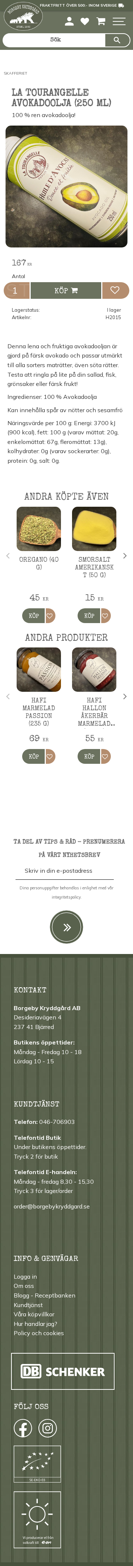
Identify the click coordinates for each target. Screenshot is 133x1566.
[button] (119, 22)
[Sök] (117, 40)
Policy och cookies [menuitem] (39, 1333)
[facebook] (16, 1430)
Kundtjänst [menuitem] (28, 1305)
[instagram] (22, 1430)
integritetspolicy (66, 897)
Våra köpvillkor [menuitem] (34, 1314)
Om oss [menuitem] (24, 1285)
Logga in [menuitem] (25, 1276)
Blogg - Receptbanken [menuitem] (44, 1295)
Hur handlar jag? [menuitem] (35, 1323)
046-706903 (57, 1121)
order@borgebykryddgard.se (52, 1206)
